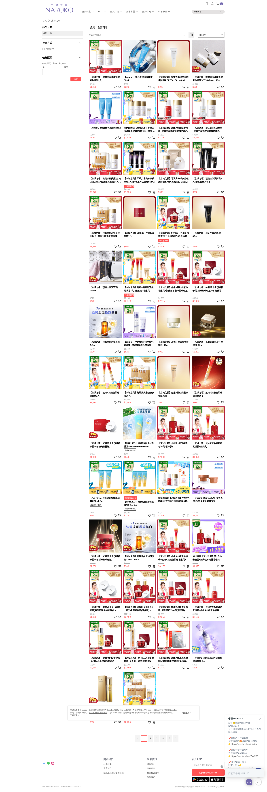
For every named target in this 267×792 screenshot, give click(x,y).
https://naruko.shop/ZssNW (244, 756)
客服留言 (151, 768)
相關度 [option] (202, 35)
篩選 (76, 79)
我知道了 (186, 713)
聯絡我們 (151, 777)
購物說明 (151, 764)
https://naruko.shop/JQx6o (244, 743)
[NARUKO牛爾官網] (59, 8)
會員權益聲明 (153, 773)
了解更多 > (74, 715)
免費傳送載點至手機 (208, 772)
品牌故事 (108, 764)
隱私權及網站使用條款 (114, 773)
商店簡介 (108, 768)
